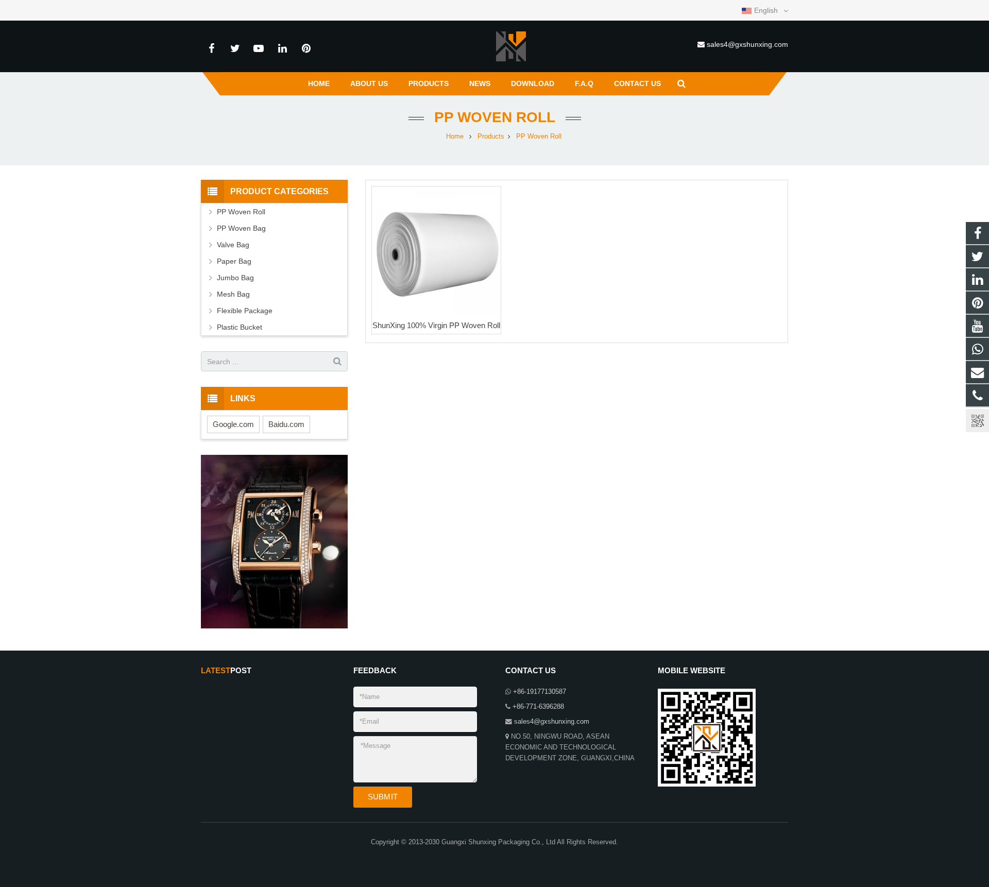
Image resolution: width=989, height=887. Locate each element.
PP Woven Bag (241, 228)
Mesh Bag (233, 294)
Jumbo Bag (235, 278)
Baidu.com (286, 424)
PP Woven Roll (494, 117)
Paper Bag (234, 261)
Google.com (233, 424)
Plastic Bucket (239, 327)
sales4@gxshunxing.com (747, 44)
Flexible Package (244, 310)
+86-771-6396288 (538, 706)
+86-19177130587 (539, 691)
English (766, 10)
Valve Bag (233, 245)
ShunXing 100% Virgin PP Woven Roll (436, 325)
